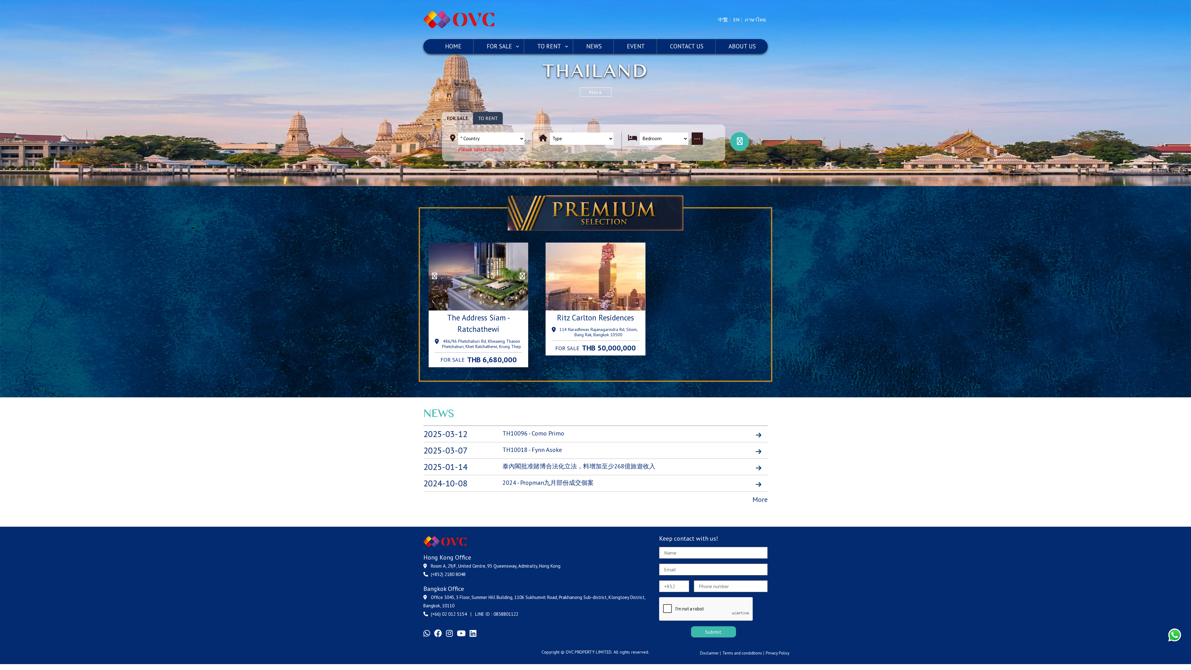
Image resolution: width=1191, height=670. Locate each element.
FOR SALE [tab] (457, 118)
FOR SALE (499, 46)
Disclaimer (709, 653)
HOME (453, 46)
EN (736, 19)
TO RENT (549, 46)
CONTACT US (686, 46)
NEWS (594, 46)
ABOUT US (742, 46)
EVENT (636, 46)
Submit (713, 632)
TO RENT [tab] (488, 118)
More (595, 92)
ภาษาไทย (755, 19)
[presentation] (434, 276)
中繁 (723, 19)
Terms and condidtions (742, 653)
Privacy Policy (777, 653)
